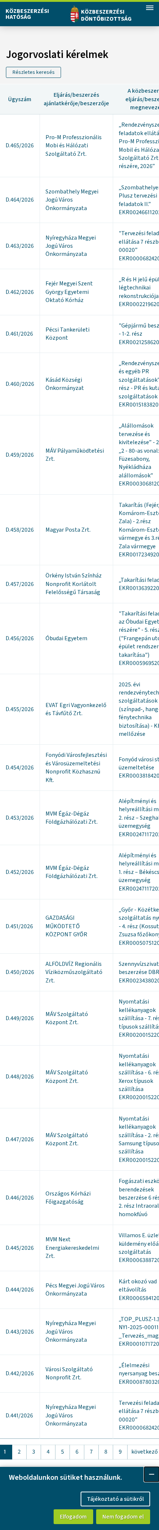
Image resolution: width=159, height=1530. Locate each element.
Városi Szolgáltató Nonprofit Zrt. (69, 1373)
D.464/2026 (20, 200)
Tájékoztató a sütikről (115, 1499)
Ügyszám (19, 99)
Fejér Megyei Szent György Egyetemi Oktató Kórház (69, 291)
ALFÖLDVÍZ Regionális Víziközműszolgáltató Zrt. (73, 972)
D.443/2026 (20, 1332)
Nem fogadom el (123, 1517)
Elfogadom (73, 1517)
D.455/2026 (20, 709)
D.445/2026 (20, 1248)
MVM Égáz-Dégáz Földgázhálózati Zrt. (71, 818)
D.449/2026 (20, 1018)
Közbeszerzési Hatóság (27, 14)
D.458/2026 (20, 530)
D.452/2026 (20, 872)
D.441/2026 (19, 1415)
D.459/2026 (20, 455)
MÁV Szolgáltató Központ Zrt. (66, 1018)
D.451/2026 (19, 926)
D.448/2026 (20, 1077)
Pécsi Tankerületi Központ (67, 334)
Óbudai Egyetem (66, 638)
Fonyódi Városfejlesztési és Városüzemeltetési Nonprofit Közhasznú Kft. (76, 767)
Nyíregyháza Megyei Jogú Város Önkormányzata (70, 246)
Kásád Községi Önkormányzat (64, 384)
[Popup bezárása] (151, 1474)
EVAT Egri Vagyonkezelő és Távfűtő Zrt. (75, 709)
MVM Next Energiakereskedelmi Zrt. (72, 1247)
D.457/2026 (20, 584)
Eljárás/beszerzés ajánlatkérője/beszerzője (76, 99)
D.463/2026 (20, 246)
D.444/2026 (20, 1290)
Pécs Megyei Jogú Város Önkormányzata (75, 1290)
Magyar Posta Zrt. (68, 530)
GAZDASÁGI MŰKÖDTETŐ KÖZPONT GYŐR (66, 926)
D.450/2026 (20, 972)
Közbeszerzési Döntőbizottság (106, 15)
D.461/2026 (19, 334)
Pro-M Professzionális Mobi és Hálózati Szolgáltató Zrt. (73, 145)
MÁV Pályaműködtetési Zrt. (74, 455)
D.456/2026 (20, 638)
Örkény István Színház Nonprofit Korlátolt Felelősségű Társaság (73, 584)
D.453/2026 (20, 818)
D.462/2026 (20, 292)
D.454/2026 (20, 768)
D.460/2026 (20, 384)
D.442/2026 (20, 1373)
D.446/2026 (20, 1198)
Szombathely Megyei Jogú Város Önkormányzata (71, 200)
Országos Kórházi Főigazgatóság (68, 1198)
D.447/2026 (20, 1139)
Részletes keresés (34, 72)
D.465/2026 (20, 145)
